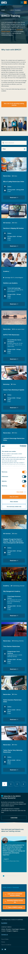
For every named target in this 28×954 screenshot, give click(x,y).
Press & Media (4, 939)
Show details (20, 492)
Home (3, 10)
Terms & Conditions (6, 944)
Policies (3, 942)
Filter (4, 149)
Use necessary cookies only (14, 506)
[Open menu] (25, 2)
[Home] (4, 2)
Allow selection (14, 501)
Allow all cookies (14, 496)
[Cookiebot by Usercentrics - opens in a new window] (20, 446)
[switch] (24, 476)
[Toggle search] (22, 2)
